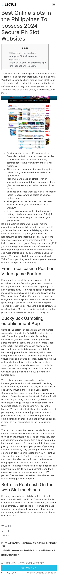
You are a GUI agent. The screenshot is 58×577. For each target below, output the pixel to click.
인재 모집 (5, 535)
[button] (53, 4)
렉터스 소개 (6, 526)
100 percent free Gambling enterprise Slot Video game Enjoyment (23, 56)
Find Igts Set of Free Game (22, 66)
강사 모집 (5, 531)
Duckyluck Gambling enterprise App (27, 62)
